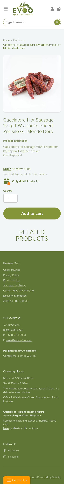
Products (17, 40)
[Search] (57, 22)
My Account (52, 9)
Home (6, 40)
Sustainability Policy (14, 285)
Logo (23, 8)
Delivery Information (15, 295)
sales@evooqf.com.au (19, 340)
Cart (59, 9)
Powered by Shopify (49, 477)
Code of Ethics (11, 270)
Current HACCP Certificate (18, 290)
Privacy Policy (11, 275)
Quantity (7, 191)
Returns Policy (11, 280)
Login (7, 168)
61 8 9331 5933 (17, 335)
